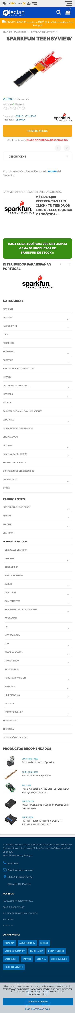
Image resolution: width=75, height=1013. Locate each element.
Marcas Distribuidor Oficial (18, 901)
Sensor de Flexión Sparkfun (36, 775)
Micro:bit (8, 309)
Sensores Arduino (14, 967)
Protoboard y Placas (14, 462)
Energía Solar (10, 437)
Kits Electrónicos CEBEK (16, 507)
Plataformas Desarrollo (16, 386)
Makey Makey (36, 951)
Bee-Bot (44, 943)
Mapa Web (8, 926)
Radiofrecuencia (14, 712)
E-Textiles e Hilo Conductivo (19, 368)
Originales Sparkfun (16, 550)
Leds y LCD (8, 420)
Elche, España (26, 877)
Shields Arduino (59, 959)
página (52, 171)
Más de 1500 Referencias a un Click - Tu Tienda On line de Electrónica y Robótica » (54, 205)
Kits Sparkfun (12, 635)
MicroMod (8, 343)
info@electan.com (24, 870)
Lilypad (7, 377)
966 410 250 (13, 863)
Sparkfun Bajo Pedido (15, 541)
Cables (8, 584)
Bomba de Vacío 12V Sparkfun (38, 762)
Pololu (7, 524)
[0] (67, 12)
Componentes (12, 601)
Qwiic (6, 334)
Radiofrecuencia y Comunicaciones (22, 411)
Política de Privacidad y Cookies (20, 913)
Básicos (7, 403)
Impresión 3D (10, 479)
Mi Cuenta (8, 919)
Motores (8, 394)
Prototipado (12, 661)
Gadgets (9, 703)
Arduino (7, 317)
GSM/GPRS (10, 592)
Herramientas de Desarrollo (21, 609)
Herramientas (12, 695)
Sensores (8, 351)
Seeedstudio (10, 720)
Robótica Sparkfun (15, 678)
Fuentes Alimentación (15, 454)
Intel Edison (11, 567)
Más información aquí (37, 1009)
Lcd (7, 644)
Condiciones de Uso (13, 907)
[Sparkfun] (63, 121)
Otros (6, 488)
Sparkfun (8, 533)
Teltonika (8, 729)
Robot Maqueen (56, 951)
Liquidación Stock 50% (15, 737)
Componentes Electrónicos (18, 471)
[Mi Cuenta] (28, 4)
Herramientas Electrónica (18, 428)
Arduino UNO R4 (27, 943)
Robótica (8, 360)
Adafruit (8, 516)
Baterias (7, 445)
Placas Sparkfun (14, 575)
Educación (11, 618)
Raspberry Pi (10, 326)
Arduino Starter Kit (15, 951)
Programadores (14, 652)
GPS (7, 627)
